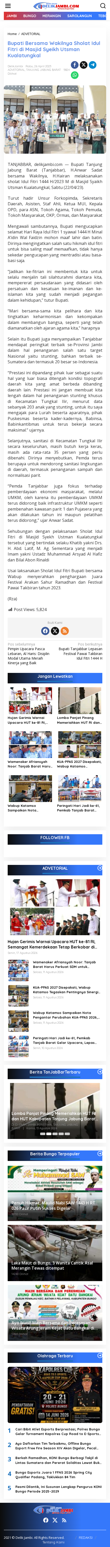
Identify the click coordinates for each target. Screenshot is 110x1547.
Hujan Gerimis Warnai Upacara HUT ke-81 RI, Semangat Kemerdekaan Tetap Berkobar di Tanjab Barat (29, 720)
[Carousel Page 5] (67, 1134)
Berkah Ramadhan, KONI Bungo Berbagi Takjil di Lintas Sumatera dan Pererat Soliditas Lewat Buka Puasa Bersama (58, 1460)
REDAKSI (86, 1537)
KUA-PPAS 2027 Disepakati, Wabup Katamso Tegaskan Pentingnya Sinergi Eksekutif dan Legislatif (79, 764)
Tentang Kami (53, 1542)
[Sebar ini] (75, 65)
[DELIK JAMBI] (56, 5)
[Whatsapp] (75, 75)
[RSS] (65, 631)
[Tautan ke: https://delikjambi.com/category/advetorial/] (100, 868)
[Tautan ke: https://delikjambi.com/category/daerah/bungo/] (100, 1153)
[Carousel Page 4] (61, 1134)
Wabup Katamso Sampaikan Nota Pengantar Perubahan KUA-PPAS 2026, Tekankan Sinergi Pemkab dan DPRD (29, 808)
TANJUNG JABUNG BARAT (43, 70)
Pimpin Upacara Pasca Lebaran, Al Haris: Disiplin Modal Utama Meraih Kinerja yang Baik (28, 653)
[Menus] (8, 6)
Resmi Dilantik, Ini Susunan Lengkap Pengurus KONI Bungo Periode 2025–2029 (58, 1489)
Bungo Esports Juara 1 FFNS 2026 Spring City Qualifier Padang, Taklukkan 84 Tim (53, 1474)
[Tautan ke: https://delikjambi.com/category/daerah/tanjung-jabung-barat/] (100, 1072)
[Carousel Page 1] (42, 1134)
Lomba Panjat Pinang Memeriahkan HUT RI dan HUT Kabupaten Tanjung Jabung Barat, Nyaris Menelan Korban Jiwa (78, 720)
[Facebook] (45, 631)
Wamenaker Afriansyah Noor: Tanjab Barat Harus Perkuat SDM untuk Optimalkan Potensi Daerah (30, 764)
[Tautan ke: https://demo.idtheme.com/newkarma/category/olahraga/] (100, 1355)
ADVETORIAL (16, 70)
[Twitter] (55, 631)
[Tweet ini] (83, 65)
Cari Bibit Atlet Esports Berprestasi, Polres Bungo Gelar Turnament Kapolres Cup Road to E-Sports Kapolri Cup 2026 (57, 1431)
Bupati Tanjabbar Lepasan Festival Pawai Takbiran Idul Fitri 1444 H (80, 651)
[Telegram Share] (92, 65)
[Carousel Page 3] (55, 1134)
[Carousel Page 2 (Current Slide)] (48, 1134)
